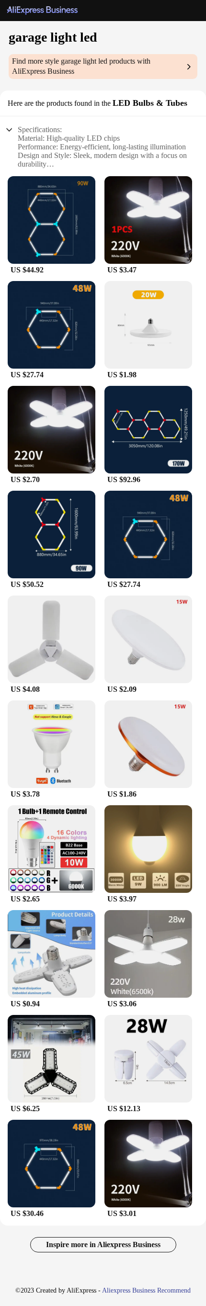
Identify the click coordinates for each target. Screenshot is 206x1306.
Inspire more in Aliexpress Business (103, 1244)
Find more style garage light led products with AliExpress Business (81, 66)
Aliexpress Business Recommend (146, 1290)
